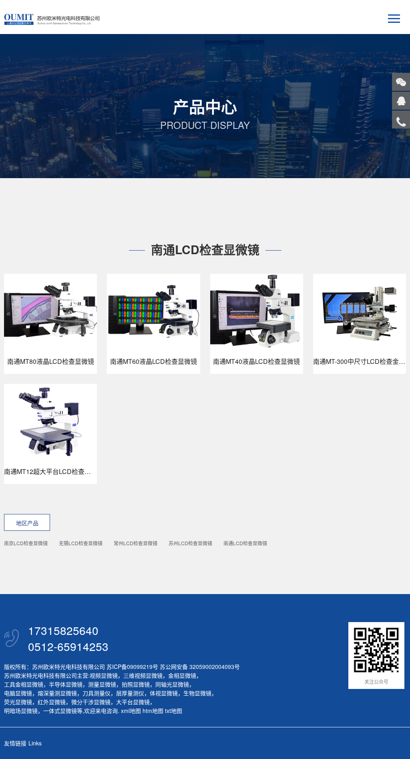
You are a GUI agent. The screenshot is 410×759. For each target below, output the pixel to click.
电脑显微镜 (18, 693)
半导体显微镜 (65, 684)
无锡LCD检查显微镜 (80, 543)
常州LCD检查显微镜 (135, 543)
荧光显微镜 (18, 702)
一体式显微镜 (60, 711)
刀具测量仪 (96, 693)
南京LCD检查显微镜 (26, 543)
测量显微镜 (102, 684)
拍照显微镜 (136, 684)
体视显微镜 (164, 693)
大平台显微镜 (133, 702)
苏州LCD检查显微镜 (190, 543)
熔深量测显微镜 (57, 693)
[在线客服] (401, 101)
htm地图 (153, 711)
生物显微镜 (197, 693)
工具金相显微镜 (23, 684)
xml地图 (131, 711)
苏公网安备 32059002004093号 (199, 667)
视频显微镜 (104, 675)
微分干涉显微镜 (91, 702)
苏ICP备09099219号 (132, 667)
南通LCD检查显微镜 (245, 543)
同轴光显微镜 (172, 684)
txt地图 (173, 711)
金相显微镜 (182, 675)
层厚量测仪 (130, 693)
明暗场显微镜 (21, 711)
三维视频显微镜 (143, 675)
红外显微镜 (52, 702)
